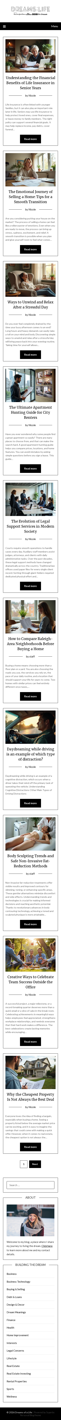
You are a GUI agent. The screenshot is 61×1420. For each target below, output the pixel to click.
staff (32, 656)
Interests (12, 1342)
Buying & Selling (16, 1289)
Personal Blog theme (30, 1415)
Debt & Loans (14, 1296)
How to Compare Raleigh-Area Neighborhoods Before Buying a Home (30, 644)
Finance (11, 1319)
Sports (10, 1388)
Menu (54, 26)
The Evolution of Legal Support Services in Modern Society (30, 526)
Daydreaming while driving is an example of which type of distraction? (30, 754)
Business (12, 1273)
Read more (30, 138)
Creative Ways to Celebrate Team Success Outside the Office (30, 982)
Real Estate (13, 1365)
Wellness (12, 1396)
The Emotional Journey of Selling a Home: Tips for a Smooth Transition (31, 197)
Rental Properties (17, 1381)
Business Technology (18, 1281)
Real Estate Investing (19, 1373)
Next (35, 1164)
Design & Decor (16, 1304)
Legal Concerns (15, 1350)
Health (10, 1327)
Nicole (32, 95)
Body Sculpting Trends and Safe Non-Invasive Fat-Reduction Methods (30, 861)
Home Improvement (18, 1335)
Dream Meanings (16, 1312)
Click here (47, 1245)
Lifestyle (12, 1358)
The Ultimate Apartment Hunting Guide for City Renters (30, 412)
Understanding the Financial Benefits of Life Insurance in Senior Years (30, 83)
